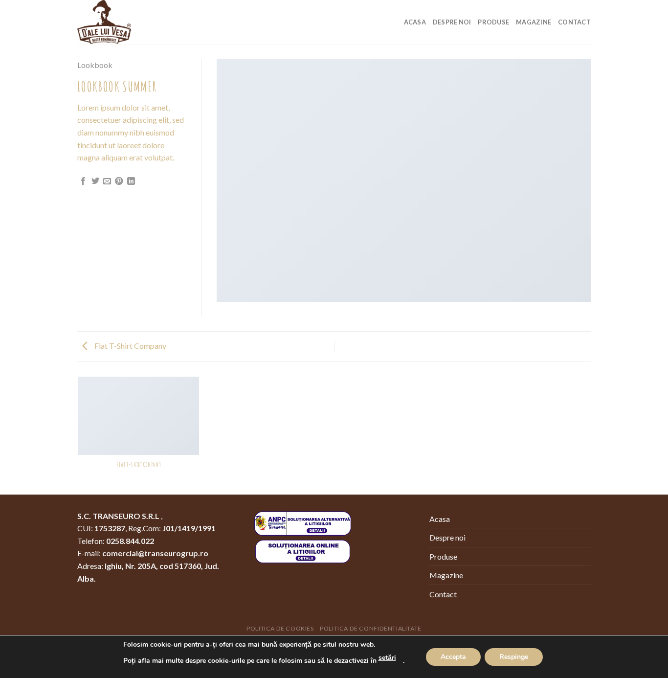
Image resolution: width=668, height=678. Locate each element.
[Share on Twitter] (95, 181)
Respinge (513, 656)
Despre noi (452, 22)
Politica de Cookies (280, 628)
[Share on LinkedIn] (131, 181)
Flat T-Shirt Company (129, 345)
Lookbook (94, 64)
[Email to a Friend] (107, 181)
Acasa (415, 22)
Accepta (453, 656)
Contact (574, 22)
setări (387, 657)
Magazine (533, 22)
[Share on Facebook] (83, 181)
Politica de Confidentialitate (371, 628)
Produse (493, 22)
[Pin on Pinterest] (119, 181)
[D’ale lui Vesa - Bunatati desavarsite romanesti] (126, 22)
